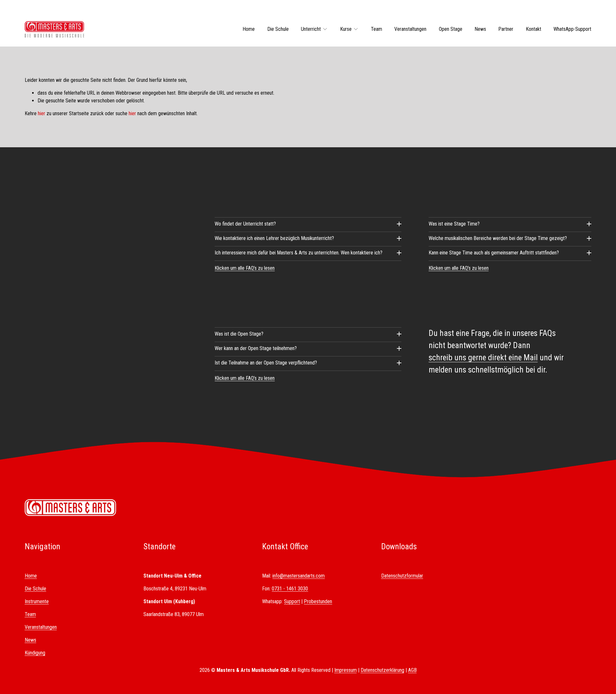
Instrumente (37, 601)
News (480, 29)
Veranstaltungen (410, 29)
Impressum (345, 670)
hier (41, 113)
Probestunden (318, 601)
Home (249, 29)
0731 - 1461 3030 (290, 589)
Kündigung (35, 653)
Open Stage (450, 29)
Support (292, 601)
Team (376, 29)
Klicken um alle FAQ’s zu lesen (245, 268)
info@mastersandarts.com (298, 576)
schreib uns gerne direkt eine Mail (483, 357)
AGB (412, 670)
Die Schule (278, 29)
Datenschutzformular (402, 576)
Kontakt (533, 29)
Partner (505, 29)
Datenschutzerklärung (382, 670)
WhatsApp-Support (572, 29)
